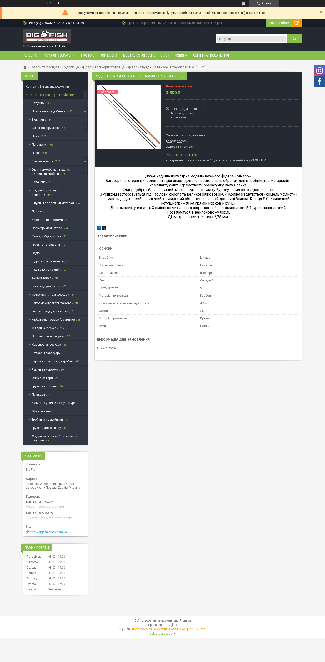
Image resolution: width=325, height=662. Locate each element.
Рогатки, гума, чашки (47, 286)
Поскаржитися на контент (149, 629)
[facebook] (99, 229)
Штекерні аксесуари (46, 353)
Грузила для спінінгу (46, 428)
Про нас (87, 55)
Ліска (35, 136)
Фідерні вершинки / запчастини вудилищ (54, 438)
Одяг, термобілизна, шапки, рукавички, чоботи (51, 172)
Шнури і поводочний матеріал (53, 203)
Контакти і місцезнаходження (47, 86)
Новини (181, 55)
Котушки (38, 103)
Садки (36, 253)
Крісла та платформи (47, 219)
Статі (164, 55)
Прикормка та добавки (48, 111)
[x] (104, 229)
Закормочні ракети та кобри (52, 303)
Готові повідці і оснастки (50, 311)
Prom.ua (185, 620)
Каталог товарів (56, 55)
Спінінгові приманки (46, 128)
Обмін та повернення (211, 55)
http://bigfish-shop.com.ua (48, 532)
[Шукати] (294, 38)
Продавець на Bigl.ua (162, 625)
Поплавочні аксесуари (48, 336)
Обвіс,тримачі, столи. (47, 228)
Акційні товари (42, 278)
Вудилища (70, 67)
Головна (30, 55)
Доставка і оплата (139, 55)
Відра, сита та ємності (48, 261)
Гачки (36, 153)
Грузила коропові (45, 386)
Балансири (39, 182)
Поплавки (39, 144)
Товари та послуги (44, 67)
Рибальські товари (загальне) (53, 319)
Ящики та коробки (45, 369)
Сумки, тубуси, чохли (46, 236)
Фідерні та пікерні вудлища (103, 67)
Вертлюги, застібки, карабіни (53, 361)
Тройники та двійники (47, 419)
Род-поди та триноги (47, 269)
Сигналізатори (42, 378)
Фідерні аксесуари (45, 328)
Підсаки (37, 211)
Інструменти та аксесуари (50, 294)
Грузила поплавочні (46, 244)
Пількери (38, 394)
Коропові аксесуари (46, 344)
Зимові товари (42, 161)
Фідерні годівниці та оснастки (46, 192)
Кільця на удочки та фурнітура (54, 403)
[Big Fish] (47, 36)
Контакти (108, 55)
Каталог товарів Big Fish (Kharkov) (51, 95)
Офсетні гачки (42, 411)
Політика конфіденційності (187, 629)
